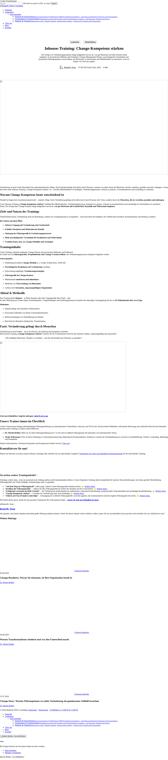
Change (77, 571)
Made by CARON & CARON (66, 710)
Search (54, 3)
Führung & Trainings (58, 725)
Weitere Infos (102, 489)
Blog (7, 730)
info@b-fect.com (41, 416)
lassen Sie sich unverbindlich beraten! (83, 500)
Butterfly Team (70, 67)
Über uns (65, 443)
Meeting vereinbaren (13, 753)
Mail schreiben (10, 750)
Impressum (32, 710)
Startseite (8, 714)
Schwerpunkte (15, 719)
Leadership (75, 42)
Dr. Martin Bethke (7, 582)
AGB (52, 710)
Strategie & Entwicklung (66, 721)
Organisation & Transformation (62, 723)
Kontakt (8, 732)
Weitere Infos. (89, 486)
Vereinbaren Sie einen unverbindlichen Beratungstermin (100, 454)
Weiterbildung (90, 42)
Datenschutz (43, 710)
